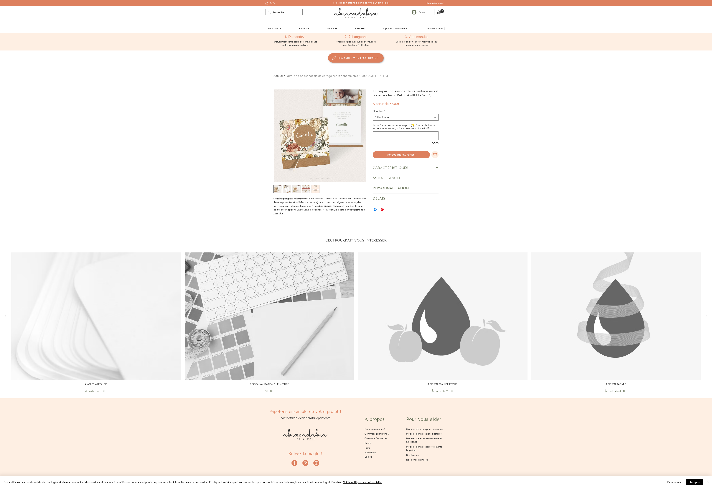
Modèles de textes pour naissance (424, 429)
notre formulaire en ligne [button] (295, 45)
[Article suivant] (706, 316)
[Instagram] (316, 463)
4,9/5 (272, 2)
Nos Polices (412, 455)
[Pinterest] (305, 463)
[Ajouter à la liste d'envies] (435, 154)
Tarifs (367, 447)
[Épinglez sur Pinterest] (382, 209)
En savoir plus (382, 2)
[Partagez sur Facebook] (375, 209)
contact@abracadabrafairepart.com (305, 418)
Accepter (695, 482)
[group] (356, 323)
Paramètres (674, 482)
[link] (440, 11)
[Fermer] (707, 482)
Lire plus (278, 213)
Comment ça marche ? (377, 433)
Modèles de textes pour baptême (424, 433)
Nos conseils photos (417, 459)
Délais (368, 443)
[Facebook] (294, 463)
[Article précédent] (6, 316)
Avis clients (370, 452)
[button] (274, 28)
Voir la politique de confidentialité (362, 482)
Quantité (379, 111)
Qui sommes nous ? (375, 429)
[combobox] (406, 117)
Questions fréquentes (376, 438)
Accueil (278, 76)
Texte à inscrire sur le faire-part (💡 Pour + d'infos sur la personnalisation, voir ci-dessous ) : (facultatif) (404, 127)
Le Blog (368, 456)
